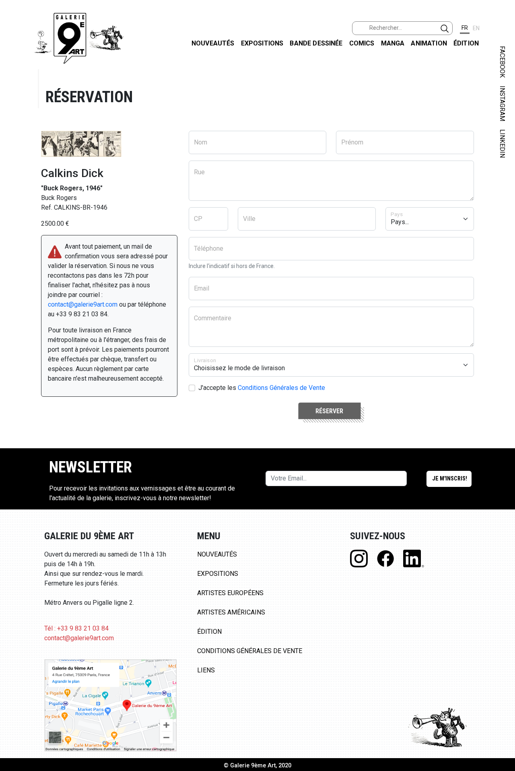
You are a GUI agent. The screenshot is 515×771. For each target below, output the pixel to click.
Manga (393, 43)
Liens (206, 670)
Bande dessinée (316, 43)
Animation (429, 43)
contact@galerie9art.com (82, 304)
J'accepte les (261, 388)
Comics (362, 43)
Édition (466, 43)
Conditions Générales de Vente (281, 388)
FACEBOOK (502, 62)
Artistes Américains (231, 612)
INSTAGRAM (502, 103)
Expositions (262, 43)
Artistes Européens (230, 593)
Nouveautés (213, 43)
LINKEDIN (502, 143)
